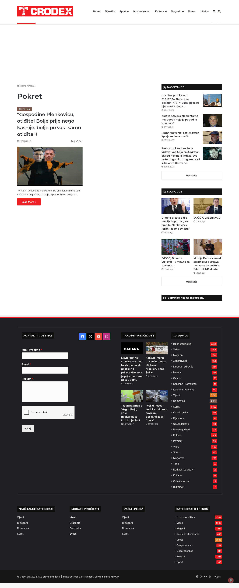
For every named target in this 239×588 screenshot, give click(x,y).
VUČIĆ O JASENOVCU (207, 217)
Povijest (177, 440)
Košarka (177, 475)
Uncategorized (181, 429)
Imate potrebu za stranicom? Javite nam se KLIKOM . (92, 576)
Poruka (27, 379)
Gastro (177, 378)
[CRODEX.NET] (45, 11)
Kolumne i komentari (184, 383)
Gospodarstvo (141, 11)
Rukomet (178, 486)
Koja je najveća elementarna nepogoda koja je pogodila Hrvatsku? (179, 119)
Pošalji (27, 428)
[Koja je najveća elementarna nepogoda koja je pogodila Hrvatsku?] (212, 120)
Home (96, 11)
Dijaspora (178, 418)
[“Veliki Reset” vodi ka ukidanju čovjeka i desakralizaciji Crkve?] (156, 396)
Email (26, 364)
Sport (123, 11)
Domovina (24, 109)
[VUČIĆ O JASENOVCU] (208, 206)
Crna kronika (180, 412)
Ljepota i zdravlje (183, 366)
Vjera (176, 446)
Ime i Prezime (32, 350)
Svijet (176, 406)
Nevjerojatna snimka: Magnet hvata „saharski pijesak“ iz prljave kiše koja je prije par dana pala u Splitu (131, 368)
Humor (177, 372)
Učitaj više (191, 175)
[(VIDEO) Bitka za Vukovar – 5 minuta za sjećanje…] (175, 247)
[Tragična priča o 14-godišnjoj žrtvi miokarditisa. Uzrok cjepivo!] (132, 396)
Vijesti (109, 11)
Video (191, 11)
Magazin (176, 11)
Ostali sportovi (181, 481)
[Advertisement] (119, 54)
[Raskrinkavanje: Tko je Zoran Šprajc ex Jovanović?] (212, 137)
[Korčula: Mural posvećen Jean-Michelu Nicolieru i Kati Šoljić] (156, 348)
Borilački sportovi (183, 469)
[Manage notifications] (231, 580)
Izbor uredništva (182, 343)
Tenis (176, 463)
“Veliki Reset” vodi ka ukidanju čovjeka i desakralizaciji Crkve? (156, 413)
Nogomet (178, 457)
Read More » (29, 201)
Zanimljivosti (180, 360)
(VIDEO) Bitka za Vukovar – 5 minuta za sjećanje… (175, 262)
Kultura (159, 11)
